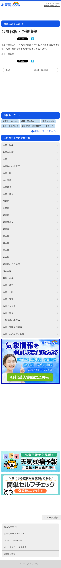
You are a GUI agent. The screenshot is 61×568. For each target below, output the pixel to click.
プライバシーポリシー (13, 540)
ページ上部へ (53, 517)
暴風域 (6, 215)
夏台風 (6, 257)
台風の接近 (8, 285)
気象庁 (11, 54)
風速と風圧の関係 (10, 126)
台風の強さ (8, 313)
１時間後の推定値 (11, 320)
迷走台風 (7, 271)
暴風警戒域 (8, 222)
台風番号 (7, 187)
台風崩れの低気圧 (11, 166)
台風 (5, 159)
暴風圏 (6, 229)
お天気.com (10, 5)
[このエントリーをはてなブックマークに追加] (32, 40)
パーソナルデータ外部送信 (15, 547)
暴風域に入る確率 (11, 264)
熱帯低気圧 (8, 152)
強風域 (6, 208)
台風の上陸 (8, 292)
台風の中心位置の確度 (13, 334)
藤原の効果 (8, 278)
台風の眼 (7, 173)
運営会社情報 (9, 554)
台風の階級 (8, 145)
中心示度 (7, 180)
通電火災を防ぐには (30, 121)
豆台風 (6, 236)
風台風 (6, 243)
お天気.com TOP (11, 527)
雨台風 (6, 250)
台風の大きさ (9, 306)
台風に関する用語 (13, 23)
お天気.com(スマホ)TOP (14, 533)
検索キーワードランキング (46, 131)
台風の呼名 (8, 194)
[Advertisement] (30, 92)
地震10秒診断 (48, 121)
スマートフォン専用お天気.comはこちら (52, 5)
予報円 (6, 201)
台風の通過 (8, 299)
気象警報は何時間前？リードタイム (38, 126)
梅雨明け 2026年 (10, 121)
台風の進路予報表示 (12, 327)
